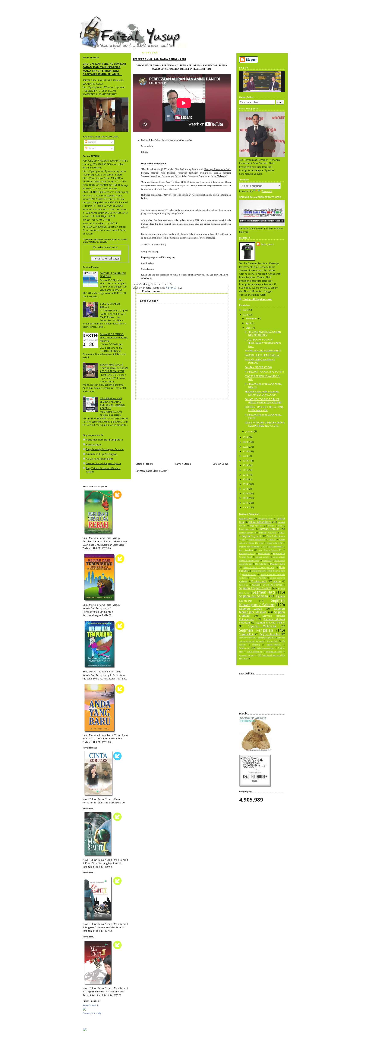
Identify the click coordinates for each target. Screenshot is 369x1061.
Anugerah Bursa (266, 518)
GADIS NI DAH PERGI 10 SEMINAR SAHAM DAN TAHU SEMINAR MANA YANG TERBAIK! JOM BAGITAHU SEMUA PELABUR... (104, 69)
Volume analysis (274, 651)
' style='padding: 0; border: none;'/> (152, 284)
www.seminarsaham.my (200, 194)
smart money (273, 645)
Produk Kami (259, 581)
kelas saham (264, 553)
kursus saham (262, 557)
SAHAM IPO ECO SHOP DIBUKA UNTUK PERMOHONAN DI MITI (263, 401)
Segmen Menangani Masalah (262, 610)
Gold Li (272, 539)
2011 (246, 498)
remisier (277, 581)
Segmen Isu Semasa (253, 596)
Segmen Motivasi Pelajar (270, 622)
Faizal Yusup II (90, 1005)
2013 (246, 488)
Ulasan (91, 148)
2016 (246, 474)
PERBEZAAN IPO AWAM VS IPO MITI (264, 371)
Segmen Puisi (247, 634)
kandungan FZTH (247, 553)
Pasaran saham (258, 571)
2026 (246, 309)
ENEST (282, 533)
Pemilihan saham (276, 571)
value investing (254, 651)
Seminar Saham (265, 637)
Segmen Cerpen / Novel (255, 588)
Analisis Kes (246, 518)
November (252, 318)
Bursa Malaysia (218, 176)
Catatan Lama (220, 463)
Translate (267, 191)
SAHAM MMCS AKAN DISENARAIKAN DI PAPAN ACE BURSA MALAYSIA (114, 368)
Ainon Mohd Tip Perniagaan (101, 453)
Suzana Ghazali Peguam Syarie (103, 463)
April (249, 323)
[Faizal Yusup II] (84, 1009)
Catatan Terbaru (144, 463)
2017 (246, 470)
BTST (280, 526)
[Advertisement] (182, 430)
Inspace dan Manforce (249, 546)
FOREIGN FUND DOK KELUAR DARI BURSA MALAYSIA (264, 408)
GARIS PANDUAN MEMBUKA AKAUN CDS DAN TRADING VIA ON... (265, 424)
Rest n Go (243, 585)
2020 (246, 455)
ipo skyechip (246, 550)
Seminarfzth (272, 641)
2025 (246, 314)
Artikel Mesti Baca (260, 522)
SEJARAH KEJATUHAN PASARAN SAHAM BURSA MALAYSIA (262, 393)
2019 (246, 460)
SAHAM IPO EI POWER (272, 585)
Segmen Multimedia (262, 626)
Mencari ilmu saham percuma (258, 567)
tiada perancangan (265, 648)
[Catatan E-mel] (179, 287)
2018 (246, 465)
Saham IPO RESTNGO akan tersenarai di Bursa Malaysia (113, 337)
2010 (246, 502)
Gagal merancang (257, 539)
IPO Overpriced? (275, 546)
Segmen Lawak (250, 608)
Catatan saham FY (247, 533)
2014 (246, 484)
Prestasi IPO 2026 (258, 578)
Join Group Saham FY (270, 550)
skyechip (256, 645)
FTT (243, 539)
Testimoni (244, 648)
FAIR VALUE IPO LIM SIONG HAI (262, 355)
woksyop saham (246, 655)
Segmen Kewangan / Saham (262, 602)
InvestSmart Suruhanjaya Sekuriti (166, 176)
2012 (246, 493)
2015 (246, 479)
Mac (248, 327)
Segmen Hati (263, 592)
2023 (246, 442)
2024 (246, 437)
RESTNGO (256, 585)
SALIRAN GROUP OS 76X (258, 367)
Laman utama (183, 463)
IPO (263, 546)
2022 (246, 446)
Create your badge (92, 1013)
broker (271, 526)
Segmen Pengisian (256, 630)
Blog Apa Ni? (256, 525)
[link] (158, 257)
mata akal (266, 560)
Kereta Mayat (93, 444)
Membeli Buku (277, 564)
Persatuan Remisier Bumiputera (104, 439)
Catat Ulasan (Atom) (157, 470)
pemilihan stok (249, 574)
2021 (246, 451)
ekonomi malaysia (267, 533)
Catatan (92, 141)
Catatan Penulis (268, 529)
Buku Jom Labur (247, 529)
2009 (246, 507)
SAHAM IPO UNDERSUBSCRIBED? (263, 350)
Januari (250, 431)
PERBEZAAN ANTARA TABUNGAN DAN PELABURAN (263, 333)
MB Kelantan (261, 564)
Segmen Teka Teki (270, 634)
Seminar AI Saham (247, 638)
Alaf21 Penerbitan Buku (99, 458)
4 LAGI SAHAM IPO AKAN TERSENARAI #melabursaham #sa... (263, 343)
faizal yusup (90, 18)
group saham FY (274, 543)
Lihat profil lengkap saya (257, 299)
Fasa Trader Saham (276, 536)
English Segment (251, 536)
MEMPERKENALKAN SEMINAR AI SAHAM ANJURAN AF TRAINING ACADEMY (112, 403)
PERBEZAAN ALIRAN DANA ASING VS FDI (159, 59)
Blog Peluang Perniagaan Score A (105, 449)
